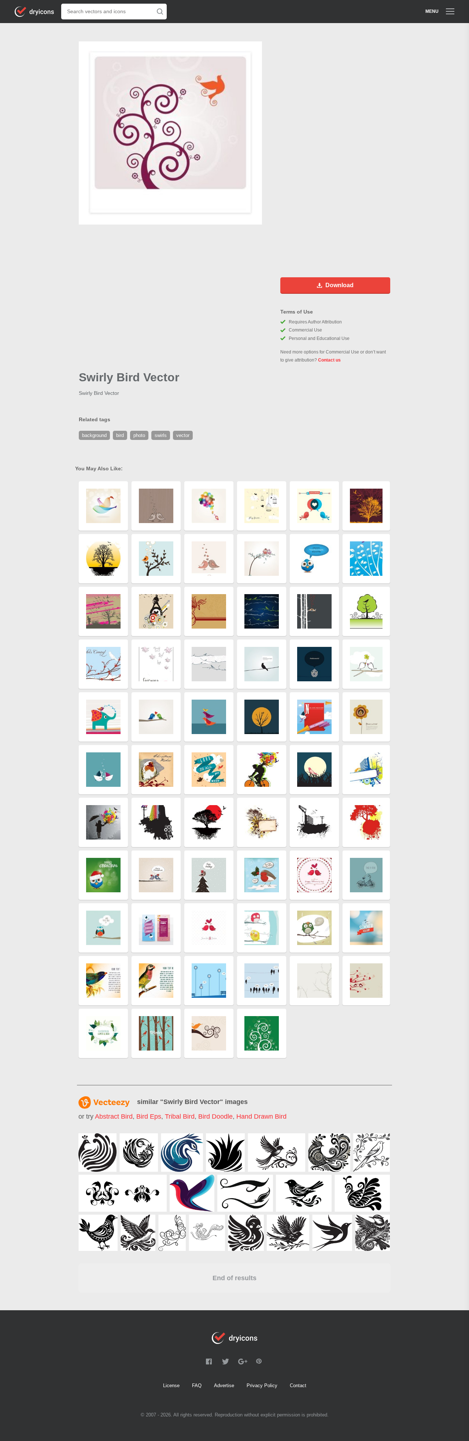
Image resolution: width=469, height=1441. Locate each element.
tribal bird (180, 1116)
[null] (97, 1152)
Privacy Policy (262, 1385)
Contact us (329, 360)
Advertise (224, 1385)
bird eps (148, 1116)
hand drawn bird (261, 1116)
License (171, 1385)
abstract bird (114, 1116)
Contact (298, 1385)
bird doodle (215, 1116)
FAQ (197, 1385)
